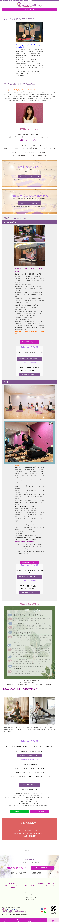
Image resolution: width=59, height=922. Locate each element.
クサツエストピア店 (10, 222)
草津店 (17, 921)
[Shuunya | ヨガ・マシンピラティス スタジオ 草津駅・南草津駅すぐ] (29, 4)
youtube (42, 912)
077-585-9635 (16, 868)
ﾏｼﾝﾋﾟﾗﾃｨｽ (41, 921)
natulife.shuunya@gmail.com (20, 914)
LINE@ (45, 912)
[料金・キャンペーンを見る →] (29, 140)
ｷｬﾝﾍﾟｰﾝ (5, 921)
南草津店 (6, 382)
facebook (42, 909)
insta (45, 909)
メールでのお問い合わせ (43, 867)
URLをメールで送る (53, 916)
